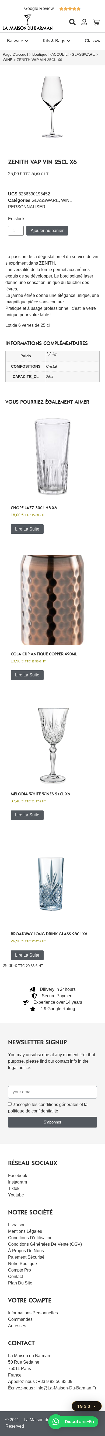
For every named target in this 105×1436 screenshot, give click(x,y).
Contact (15, 1276)
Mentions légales (25, 1231)
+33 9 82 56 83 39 (55, 1381)
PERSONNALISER (27, 207)
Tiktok (13, 1188)
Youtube (16, 1195)
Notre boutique (22, 1263)
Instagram (17, 1182)
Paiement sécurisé (26, 1257)
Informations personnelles (33, 1313)
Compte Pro (19, 1270)
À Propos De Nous (26, 1250)
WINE (7, 60)
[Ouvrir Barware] (26, 41)
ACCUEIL (59, 54)
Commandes (20, 1319)
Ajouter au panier (47, 230)
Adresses (17, 1325)
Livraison (17, 1225)
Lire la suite (27, 529)
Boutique (39, 54)
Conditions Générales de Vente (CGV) (45, 1244)
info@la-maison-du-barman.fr (66, 1388)
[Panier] (96, 22)
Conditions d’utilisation (30, 1237)
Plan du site (20, 1283)
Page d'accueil (15, 54)
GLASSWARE (83, 54)
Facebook (17, 1175)
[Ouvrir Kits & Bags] (68, 41)
